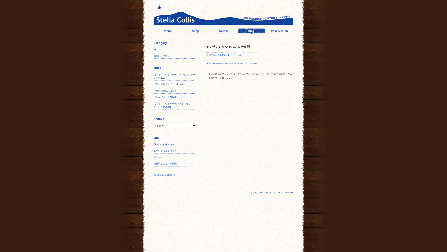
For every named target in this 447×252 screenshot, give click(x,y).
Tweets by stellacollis (164, 175)
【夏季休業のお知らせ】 (166, 90)
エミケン (158, 157)
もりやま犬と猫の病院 (165, 150)
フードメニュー (236, 55)
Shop (195, 31)
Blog (251, 31)
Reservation (279, 31)
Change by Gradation (164, 144)
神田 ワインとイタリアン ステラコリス (189, 14)
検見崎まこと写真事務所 (166, 163)
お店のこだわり (162, 55)
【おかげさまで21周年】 (166, 97)
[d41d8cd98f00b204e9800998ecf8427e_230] (231, 63)
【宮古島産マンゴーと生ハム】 (169, 84)
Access (223, 31)
